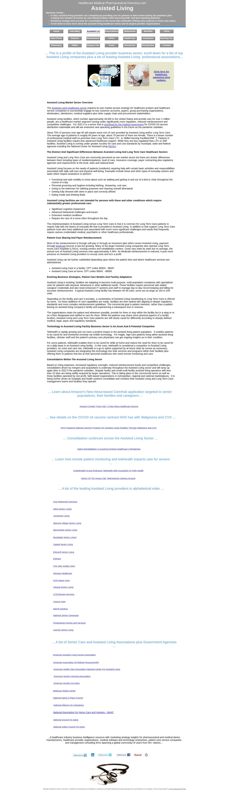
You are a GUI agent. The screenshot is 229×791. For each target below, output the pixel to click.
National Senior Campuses (66, 615)
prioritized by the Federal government (124, 124)
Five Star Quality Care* (64, 566)
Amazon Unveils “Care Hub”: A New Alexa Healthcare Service (109, 406)
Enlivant (57, 559)
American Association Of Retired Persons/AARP (76, 662)
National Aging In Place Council (68, 698)
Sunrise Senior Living (63, 630)
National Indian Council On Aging (69, 727)
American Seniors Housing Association (72, 676)
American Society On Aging (66, 683)
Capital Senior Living (63, 544)
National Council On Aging (65, 720)
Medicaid (61, 246)
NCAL (112, 146)
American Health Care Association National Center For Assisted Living (86, 669)
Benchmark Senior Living (65, 530)
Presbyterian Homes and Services (69, 623)
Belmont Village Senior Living (67, 523)
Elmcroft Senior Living (63, 552)
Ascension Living (61, 516)
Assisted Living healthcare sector (69, 108)
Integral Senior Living (63, 587)
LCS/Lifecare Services (63, 594)
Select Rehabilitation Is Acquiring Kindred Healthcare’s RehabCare (109, 449)
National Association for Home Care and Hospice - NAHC (83, 712)
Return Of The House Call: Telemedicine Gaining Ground (108, 478)
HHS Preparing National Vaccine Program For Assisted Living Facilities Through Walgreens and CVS (108, 428)
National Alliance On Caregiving (68, 705)
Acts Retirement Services (65, 502)
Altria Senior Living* (62, 509)
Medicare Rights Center (64, 691)
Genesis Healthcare (62, 573)
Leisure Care (59, 601)
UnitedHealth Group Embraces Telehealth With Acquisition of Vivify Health (108, 470)
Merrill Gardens (60, 609)
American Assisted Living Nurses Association (74, 655)
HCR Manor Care (61, 580)
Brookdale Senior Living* (65, 537)
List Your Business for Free (177, 789)
